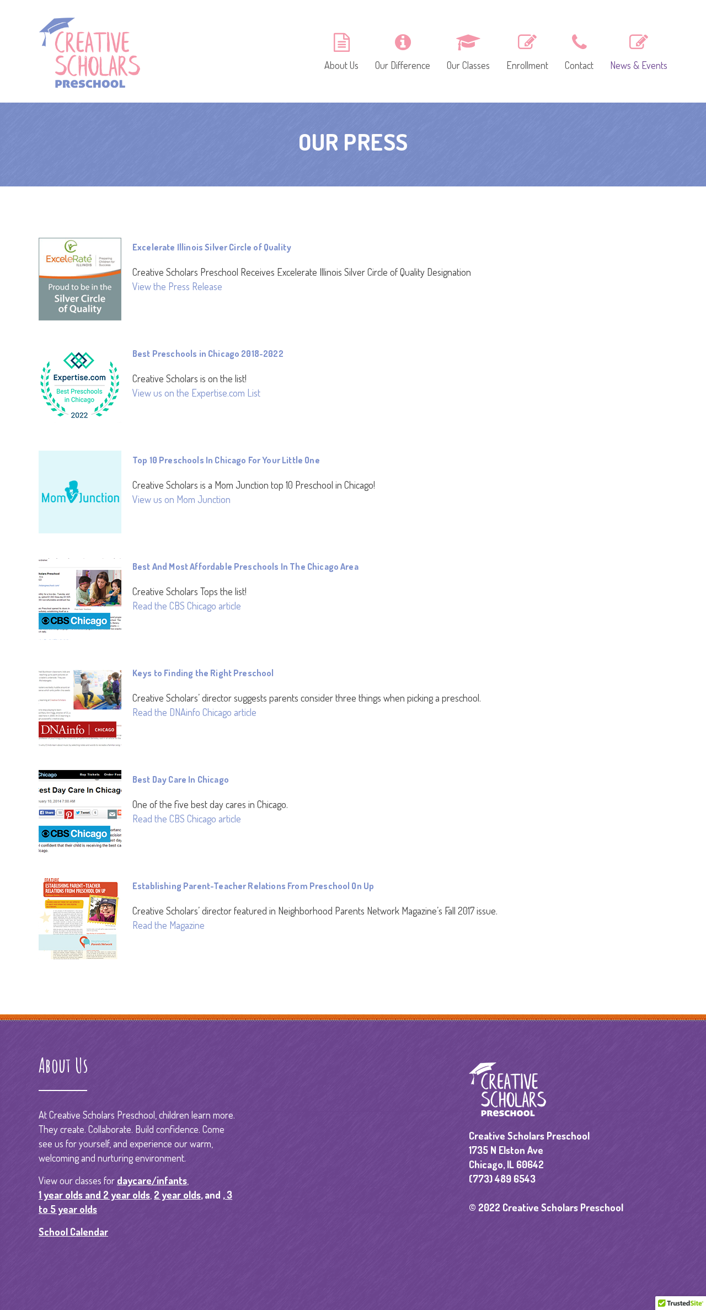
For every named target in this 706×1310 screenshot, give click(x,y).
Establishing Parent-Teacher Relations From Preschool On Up (253, 885)
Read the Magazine (168, 925)
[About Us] (341, 50)
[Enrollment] (527, 50)
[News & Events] (635, 50)
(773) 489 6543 (502, 1179)
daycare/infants (152, 1180)
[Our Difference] (402, 50)
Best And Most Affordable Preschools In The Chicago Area (245, 566)
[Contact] (579, 50)
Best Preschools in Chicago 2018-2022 (208, 353)
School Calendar (73, 1232)
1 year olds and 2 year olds (94, 1195)
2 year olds (177, 1195)
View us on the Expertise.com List (196, 393)
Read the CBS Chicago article (186, 606)
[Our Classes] (468, 50)
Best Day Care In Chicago (180, 779)
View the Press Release (177, 286)
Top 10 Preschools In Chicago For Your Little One (226, 460)
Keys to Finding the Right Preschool (203, 672)
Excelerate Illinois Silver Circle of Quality (211, 247)
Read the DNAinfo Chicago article (194, 712)
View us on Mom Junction (181, 499)
